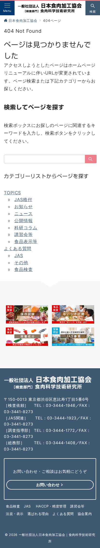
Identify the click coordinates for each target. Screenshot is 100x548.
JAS (18, 255)
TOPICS (12, 192)
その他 (21, 262)
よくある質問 (17, 248)
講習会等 (23, 234)
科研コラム (25, 227)
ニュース (23, 213)
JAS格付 (23, 199)
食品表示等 (25, 241)
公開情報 (23, 220)
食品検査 (23, 269)
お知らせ (23, 206)
